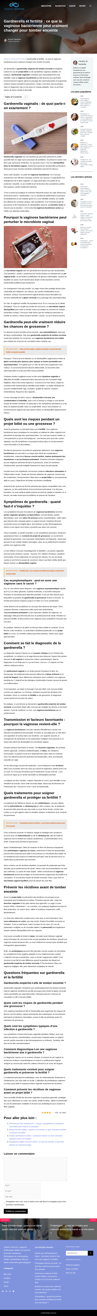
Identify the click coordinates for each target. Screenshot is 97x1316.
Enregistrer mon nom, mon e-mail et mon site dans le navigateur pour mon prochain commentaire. (36, 1203)
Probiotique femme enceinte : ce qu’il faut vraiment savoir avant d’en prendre (86, 204)
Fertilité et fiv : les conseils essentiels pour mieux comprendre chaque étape (86, 163)
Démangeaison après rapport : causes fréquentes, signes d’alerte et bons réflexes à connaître (86, 103)
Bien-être (46, 6)
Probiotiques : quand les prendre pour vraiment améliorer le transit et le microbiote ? (86, 244)
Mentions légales (73, 1265)
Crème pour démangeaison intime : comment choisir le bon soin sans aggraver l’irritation (85, 191)
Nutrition (60, 6)
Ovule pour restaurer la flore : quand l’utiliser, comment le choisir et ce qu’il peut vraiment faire (86, 217)
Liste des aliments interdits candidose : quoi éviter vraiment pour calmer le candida (86, 132)
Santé (72, 6)
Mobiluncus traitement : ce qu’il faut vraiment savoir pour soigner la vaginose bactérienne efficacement (86, 148)
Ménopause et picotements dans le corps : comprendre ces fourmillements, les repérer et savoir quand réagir (86, 118)
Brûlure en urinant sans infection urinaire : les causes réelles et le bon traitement (86, 230)
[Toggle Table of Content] (25, 97)
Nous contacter (72, 1269)
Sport (82, 6)
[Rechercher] (90, 1253)
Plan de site (70, 1273)
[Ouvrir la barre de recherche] (90, 6)
